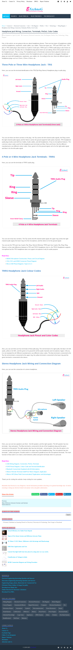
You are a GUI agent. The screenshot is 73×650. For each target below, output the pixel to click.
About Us (4, 1)
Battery (34, 611)
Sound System (7, 611)
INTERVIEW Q (41, 20)
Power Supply (52, 611)
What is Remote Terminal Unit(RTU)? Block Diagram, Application (26, 472)
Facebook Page (6, 633)
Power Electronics (51, 608)
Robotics (24, 618)
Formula (54, 615)
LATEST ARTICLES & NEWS (13, 20)
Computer (43, 605)
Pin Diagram (35, 26)
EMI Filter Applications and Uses (17, 546)
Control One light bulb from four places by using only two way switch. (28, 552)
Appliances (30, 615)
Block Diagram (56, 602)
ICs (65, 605)
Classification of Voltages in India (17, 557)
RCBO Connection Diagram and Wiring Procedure (22, 562)
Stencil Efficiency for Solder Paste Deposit (20, 530)
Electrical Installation (55, 605)
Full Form (16, 618)
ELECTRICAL (24, 16)
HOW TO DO (29, 20)
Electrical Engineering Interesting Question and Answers (18, 578)
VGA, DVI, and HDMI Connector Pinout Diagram (21, 261)
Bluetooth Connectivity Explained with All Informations (23, 469)
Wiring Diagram (7, 602)
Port (47, 26)
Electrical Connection (19, 26)
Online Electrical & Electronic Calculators (14, 589)
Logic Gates (20, 615)
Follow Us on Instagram (9, 635)
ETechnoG (33, 647)
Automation (19, 608)
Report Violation (44, 1)
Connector (9, 26)
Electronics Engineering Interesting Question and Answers (18, 580)
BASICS (14, 16)
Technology (53, 26)
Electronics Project (8, 608)
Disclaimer (29, 1)
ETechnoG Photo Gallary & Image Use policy (15, 585)
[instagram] (61, 1)
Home (7, 16)
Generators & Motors (20, 605)
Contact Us (12, 1)
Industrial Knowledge (8, 615)
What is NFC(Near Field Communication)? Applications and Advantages (28, 474)
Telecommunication (38, 608)
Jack (28, 26)
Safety (47, 615)
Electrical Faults (63, 611)
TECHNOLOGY (49, 16)
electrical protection (34, 602)
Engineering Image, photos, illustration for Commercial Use (19, 583)
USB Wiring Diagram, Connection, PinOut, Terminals (22, 464)
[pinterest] (64, 1)
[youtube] (67, 1)
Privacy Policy (21, 1)
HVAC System (39, 615)
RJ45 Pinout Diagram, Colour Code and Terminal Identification (25, 466)
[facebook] (58, 1)
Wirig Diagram (61, 26)
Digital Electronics (33, 605)
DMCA (36, 1)
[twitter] (70, 1)
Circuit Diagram (7, 605)
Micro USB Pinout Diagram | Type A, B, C (19, 264)
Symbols (27, 608)
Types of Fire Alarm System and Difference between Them (24, 536)
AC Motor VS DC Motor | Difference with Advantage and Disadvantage (28, 541)
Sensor (60, 608)
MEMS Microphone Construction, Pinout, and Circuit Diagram (25, 258)
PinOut (42, 26)
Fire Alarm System (64, 615)
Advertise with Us (7, 642)
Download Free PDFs (8, 592)
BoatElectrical (7, 618)
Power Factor (42, 611)
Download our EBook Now (9, 587)
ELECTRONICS (36, 16)
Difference (26, 611)
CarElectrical (17, 611)
